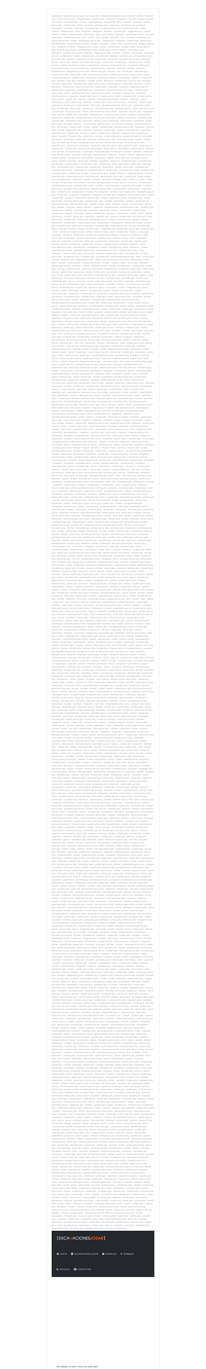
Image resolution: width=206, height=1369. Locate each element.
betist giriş (143, 262)
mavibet (70, 528)
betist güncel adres (131, 589)
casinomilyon (79, 182)
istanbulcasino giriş (133, 222)
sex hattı (103, 531)
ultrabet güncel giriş (76, 284)
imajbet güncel (107, 96)
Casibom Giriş (147, 170)
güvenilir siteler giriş (61, 688)
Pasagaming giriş (77, 694)
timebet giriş (69, 25)
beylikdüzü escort (101, 744)
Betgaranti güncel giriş (90, 361)
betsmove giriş (63, 154)
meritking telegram (116, 722)
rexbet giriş (135, 778)
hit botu (80, 568)
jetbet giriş (87, 154)
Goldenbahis (97, 608)
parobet (55, 65)
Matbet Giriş (71, 114)
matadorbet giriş (129, 161)
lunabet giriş (104, 50)
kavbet (103, 46)
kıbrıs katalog (102, 679)
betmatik (131, 16)
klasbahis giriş (147, 228)
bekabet (75, 398)
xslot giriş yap (106, 673)
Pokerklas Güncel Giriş (113, 747)
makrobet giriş (78, 522)
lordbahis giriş (145, 102)
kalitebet (56, 605)
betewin (64, 34)
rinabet (104, 247)
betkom (60, 99)
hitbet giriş (129, 281)
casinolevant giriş (118, 65)
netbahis (89, 738)
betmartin (75, 602)
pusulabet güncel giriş (129, 59)
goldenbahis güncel (139, 87)
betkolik (127, 774)
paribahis (136, 77)
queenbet (87, 130)
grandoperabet (79, 626)
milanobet (135, 469)
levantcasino (78, 546)
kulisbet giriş (123, 707)
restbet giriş (137, 53)
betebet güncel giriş (115, 253)
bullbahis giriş (126, 56)
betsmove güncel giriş (97, 663)
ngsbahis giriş (78, 77)
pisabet (85, 349)
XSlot (90, 682)
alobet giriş (57, 519)
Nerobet (135, 435)
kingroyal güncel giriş (111, 28)
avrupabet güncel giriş (99, 290)
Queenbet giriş (98, 805)
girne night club (122, 158)
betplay (81, 228)
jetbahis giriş (144, 478)
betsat (99, 80)
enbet (127, 380)
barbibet (55, 34)
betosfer (116, 53)
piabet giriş (139, 657)
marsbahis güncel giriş (62, 170)
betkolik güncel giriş (79, 204)
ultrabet (114, 728)
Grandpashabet (59, 43)
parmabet (114, 37)
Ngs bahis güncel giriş (122, 543)
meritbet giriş (116, 151)
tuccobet (101, 278)
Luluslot (63, 589)
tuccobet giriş (58, 719)
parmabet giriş (58, 59)
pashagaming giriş (128, 478)
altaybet (104, 321)
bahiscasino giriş (59, 293)
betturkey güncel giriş (135, 142)
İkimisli (104, 660)
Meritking (108, 790)
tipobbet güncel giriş (135, 34)
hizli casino (132, 182)
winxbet (60, 130)
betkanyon (115, 161)
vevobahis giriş (132, 821)
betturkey (67, 235)
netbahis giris (81, 596)
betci (84, 37)
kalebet (120, 117)
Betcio (94, 444)
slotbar (91, 37)
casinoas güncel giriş (78, 426)
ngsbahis (69, 198)
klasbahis (61, 46)
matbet (115, 50)
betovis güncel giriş (66, 19)
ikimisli (97, 232)
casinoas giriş (136, 818)
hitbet (125, 247)
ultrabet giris (63, 747)
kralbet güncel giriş (135, 383)
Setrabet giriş (143, 225)
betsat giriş (103, 77)
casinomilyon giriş (135, 50)
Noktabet (87, 102)
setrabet (93, 161)
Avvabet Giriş (91, 192)
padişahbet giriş (126, 398)
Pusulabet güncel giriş (92, 515)
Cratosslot (119, 327)
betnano (77, 124)
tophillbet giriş (106, 127)
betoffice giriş (104, 124)
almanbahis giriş (142, 281)
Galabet (127, 151)
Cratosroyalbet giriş (120, 469)
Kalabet (55, 244)
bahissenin (98, 130)
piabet (112, 232)
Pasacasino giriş (73, 111)
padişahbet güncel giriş (74, 623)
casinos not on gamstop (105, 117)
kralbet (147, 74)
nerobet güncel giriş (104, 327)
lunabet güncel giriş (75, 176)
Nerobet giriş (73, 133)
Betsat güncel (110, 148)
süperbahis (117, 414)
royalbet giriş (148, 423)
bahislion (108, 31)
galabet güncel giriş (61, 525)
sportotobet (112, 272)
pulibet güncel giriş (118, 198)
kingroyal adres (95, 509)
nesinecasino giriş (122, 296)
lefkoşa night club (72, 670)
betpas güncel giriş (95, 284)
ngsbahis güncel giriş (84, 765)
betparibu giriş (141, 636)
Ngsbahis (114, 56)
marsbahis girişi (129, 485)
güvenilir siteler (127, 697)
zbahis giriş (66, 429)
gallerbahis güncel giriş (84, 250)
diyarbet (61, 80)
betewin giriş (85, 96)
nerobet (144, 247)
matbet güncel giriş (85, 259)
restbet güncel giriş (84, 59)
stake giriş (71, 80)
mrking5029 (109, 22)
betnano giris (94, 198)
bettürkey (88, 25)
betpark (68, 213)
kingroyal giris (98, 407)
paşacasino (111, 287)
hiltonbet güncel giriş (110, 386)
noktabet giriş (89, 648)
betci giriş (148, 645)
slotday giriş (108, 503)
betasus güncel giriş (114, 142)
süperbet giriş (108, 40)
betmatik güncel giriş (66, 50)
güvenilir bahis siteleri (80, 608)
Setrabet (77, 447)
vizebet (65, 540)
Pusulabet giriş (87, 256)
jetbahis (93, 639)
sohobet (98, 136)
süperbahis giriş (59, 768)
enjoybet (92, 139)
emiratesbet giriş (119, 645)
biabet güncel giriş (102, 53)
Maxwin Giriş (147, 568)
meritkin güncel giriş (90, 534)
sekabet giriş (57, 90)
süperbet (102, 611)
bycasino (138, 83)
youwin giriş (66, 605)
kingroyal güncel (117, 648)
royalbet (91, 80)
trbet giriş (72, 657)
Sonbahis (61, 324)
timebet (139, 670)
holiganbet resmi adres (94, 497)
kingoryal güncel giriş (61, 349)
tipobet (55, 62)
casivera (56, 83)
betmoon (56, 469)
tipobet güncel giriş (98, 426)
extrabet (70, 725)
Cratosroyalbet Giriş (80, 68)
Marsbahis (108, 80)
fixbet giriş (79, 28)
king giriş (62, 136)
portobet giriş (99, 771)
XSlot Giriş (79, 343)
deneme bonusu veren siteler (120, 90)
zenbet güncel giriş (97, 599)
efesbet (68, 738)
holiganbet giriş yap (61, 330)
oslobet (140, 16)
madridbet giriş (142, 167)
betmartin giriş (124, 318)
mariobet (105, 65)
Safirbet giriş (57, 102)
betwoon (56, 241)
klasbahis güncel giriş (92, 790)
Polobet (127, 525)
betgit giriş (96, 145)
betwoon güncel (88, 293)
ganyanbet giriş (100, 784)
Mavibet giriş (110, 318)
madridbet (69, 756)
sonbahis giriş (92, 386)
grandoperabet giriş (110, 463)
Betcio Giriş (127, 799)
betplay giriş (139, 481)
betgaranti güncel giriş (118, 349)
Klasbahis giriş (63, 225)
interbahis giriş (113, 278)
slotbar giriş (75, 74)
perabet (97, 120)
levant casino (120, 102)
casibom (55, 31)
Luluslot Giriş (113, 765)
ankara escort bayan (106, 719)
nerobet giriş (80, 494)
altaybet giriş (58, 210)
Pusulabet (106, 358)
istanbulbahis (87, 158)
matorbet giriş (91, 756)
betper (125, 417)
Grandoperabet (102, 225)
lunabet (109, 407)
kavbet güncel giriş (60, 68)
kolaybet (70, 59)
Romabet (103, 750)
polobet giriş (106, 716)
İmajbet (70, 509)
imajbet (76, 56)
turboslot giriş (82, 167)
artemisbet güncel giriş (143, 660)
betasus (113, 77)
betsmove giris (92, 228)
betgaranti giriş (67, 259)
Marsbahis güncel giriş (98, 423)
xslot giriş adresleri (127, 367)
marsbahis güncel (123, 108)
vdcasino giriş (135, 111)
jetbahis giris (81, 500)
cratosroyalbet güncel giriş (90, 148)
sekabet (130, 68)
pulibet (80, 25)
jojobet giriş (70, 90)
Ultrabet (126, 330)
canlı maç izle (100, 808)
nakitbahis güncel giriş (130, 333)
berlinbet (136, 423)
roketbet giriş (135, 438)
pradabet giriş (63, 774)
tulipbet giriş (88, 108)
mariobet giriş (120, 31)
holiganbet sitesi (60, 441)
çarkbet (121, 404)
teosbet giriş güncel (99, 219)
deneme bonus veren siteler (123, 534)
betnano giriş (101, 59)
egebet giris (57, 670)
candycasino (108, 62)
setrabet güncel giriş (143, 56)
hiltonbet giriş (79, 247)
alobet (115, 182)
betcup (71, 281)
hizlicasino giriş (70, 312)
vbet (119, 71)
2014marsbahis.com (61, 546)
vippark (110, 158)
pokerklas (137, 22)
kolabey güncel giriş (61, 77)
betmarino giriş (78, 824)
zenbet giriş (88, 136)
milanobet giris (58, 414)
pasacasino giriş (106, 633)
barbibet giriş (107, 485)
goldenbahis (107, 167)
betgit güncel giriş (92, 410)
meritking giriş (133, 188)
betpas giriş (66, 83)
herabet (81, 506)
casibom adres (104, 238)
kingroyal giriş (143, 114)
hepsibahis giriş (67, 287)
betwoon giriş (67, 31)
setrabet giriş (127, 241)
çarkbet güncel (114, 83)
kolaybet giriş (67, 469)
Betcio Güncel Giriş (85, 87)
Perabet (118, 503)
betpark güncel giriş (73, 275)
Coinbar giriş (148, 438)
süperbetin (104, 161)
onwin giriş (118, 176)
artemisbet (56, 53)
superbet (115, 657)
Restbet (143, 821)
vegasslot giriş (129, 731)
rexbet (132, 651)
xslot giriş (99, 253)
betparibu (71, 654)
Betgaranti (122, 195)
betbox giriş (69, 139)
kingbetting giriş (109, 602)
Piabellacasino (58, 71)
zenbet (144, 158)
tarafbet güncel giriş (91, 262)
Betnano (129, 124)
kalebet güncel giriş (111, 512)
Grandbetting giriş (122, 691)
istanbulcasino (124, 219)
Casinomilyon (125, 793)
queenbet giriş (58, 145)
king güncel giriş (70, 318)
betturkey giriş (92, 176)
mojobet (87, 179)
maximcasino (58, 756)
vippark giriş (71, 99)
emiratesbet (115, 352)
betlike (64, 426)
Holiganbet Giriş (59, 380)
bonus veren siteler (95, 821)
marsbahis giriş (145, 117)
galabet (60, 151)
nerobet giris (148, 256)
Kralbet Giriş (88, 586)
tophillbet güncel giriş (87, 50)
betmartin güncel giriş (96, 815)
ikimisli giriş (86, 164)
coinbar (129, 620)
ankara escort (138, 525)
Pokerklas (118, 821)
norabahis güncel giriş (86, 238)
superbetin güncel (144, 154)
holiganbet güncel (96, 170)
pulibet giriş (58, 198)
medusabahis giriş (60, 407)
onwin (54, 161)
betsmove (84, 133)
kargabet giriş (111, 269)
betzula (55, 272)
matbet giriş (114, 25)
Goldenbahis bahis (130, 28)
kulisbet (62, 161)
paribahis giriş (101, 25)
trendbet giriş (115, 389)
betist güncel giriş (110, 120)
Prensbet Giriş (74, 136)
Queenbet (100, 710)
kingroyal (88, 53)
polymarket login (73, 151)
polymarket (79, 633)
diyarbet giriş (91, 540)
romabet (108, 201)
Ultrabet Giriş (137, 380)
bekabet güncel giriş (107, 734)
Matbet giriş (145, 40)
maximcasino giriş (74, 580)
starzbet (120, 284)
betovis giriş (89, 34)
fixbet (119, 22)
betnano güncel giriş (61, 265)
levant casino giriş (60, 74)
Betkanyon (144, 65)
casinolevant (102, 56)
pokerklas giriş (63, 559)
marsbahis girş (71, 355)
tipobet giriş (69, 105)
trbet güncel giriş (99, 519)
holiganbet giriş (83, 19)
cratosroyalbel (89, 124)
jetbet (133, 46)
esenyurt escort (147, 108)
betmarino (134, 247)
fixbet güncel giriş (91, 574)
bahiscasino (76, 330)
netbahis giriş (75, 648)
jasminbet (83, 583)
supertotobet (126, 120)
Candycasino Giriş (72, 685)
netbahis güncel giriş (106, 741)
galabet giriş (106, 176)
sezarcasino (88, 605)
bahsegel (68, 124)
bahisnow (121, 68)
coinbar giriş (125, 744)
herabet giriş (66, 182)
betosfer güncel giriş (62, 447)
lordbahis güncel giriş (72, 53)
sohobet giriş (124, 77)
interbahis (107, 420)
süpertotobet (103, 222)
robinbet (98, 244)
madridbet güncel (83, 463)
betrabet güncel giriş (137, 701)
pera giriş (146, 284)
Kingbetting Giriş (144, 429)
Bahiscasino (102, 620)
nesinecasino (141, 722)
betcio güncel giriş (104, 34)
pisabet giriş (128, 670)
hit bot (60, 275)
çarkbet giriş (103, 454)
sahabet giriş (133, 40)
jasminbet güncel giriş (118, 713)
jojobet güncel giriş (60, 40)
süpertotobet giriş (117, 750)
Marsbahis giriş (59, 173)
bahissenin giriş (141, 620)
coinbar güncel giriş (138, 781)
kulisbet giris (80, 198)
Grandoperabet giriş (104, 108)
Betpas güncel (58, 580)
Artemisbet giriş (94, 778)
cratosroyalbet (119, 188)
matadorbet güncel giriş (78, 43)
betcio (96, 96)
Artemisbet (79, 213)
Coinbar (145, 765)
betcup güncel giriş (137, 195)
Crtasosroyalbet (114, 710)
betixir (118, 96)
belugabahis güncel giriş (89, 40)
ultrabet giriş (70, 148)
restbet (147, 62)
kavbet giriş (136, 235)
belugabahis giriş (73, 120)
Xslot (95, 164)
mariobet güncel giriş (102, 102)
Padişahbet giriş (124, 481)
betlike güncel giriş (97, 83)
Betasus (121, 173)
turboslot (143, 374)
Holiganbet (127, 83)
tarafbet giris (90, 562)
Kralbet (141, 19)
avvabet (86, 762)
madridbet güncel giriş (62, 250)
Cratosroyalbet (58, 667)
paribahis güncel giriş (112, 525)
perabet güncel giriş (139, 426)
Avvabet (142, 654)
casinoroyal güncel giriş (70, 358)
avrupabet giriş (129, 96)
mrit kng (75, 559)
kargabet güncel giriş (89, 324)
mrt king (83, 22)
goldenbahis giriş (98, 71)
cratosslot (122, 432)
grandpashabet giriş (81, 93)
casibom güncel (72, 164)
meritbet (61, 207)
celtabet (81, 759)
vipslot (125, 592)
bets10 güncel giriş (89, 367)
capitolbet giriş (80, 210)
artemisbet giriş (68, 410)
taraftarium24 (82, 105)
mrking (85, 111)
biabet (95, 46)
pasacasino (57, 105)
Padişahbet (57, 435)
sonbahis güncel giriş (135, 725)
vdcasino (132, 19)
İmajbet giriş (91, 633)
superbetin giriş (95, 22)
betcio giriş (83, 161)
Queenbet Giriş (130, 759)
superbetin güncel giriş (73, 16)
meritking (130, 37)
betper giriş (85, 355)
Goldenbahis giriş (72, 296)
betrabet (69, 423)
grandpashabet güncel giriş (101, 475)
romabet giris (72, 145)
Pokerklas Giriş (135, 321)
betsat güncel (114, 417)
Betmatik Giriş (90, 556)
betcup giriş (62, 127)
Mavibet (111, 71)
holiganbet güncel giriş (131, 185)
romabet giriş (136, 74)
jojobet (123, 50)
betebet (75, 62)
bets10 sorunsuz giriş (93, 481)
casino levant (94, 352)
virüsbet (125, 46)
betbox (127, 583)
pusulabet (140, 25)
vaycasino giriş (67, 370)
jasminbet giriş (132, 811)
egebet (93, 457)
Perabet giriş (63, 592)
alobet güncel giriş (103, 281)
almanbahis (103, 333)
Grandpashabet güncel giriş (113, 16)
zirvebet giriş (138, 265)
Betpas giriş (82, 219)
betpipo (143, 741)
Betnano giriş (94, 340)
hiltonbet (127, 22)
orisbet (99, 491)
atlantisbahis (124, 148)
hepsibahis (90, 216)
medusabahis (93, 65)
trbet (121, 192)
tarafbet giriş (66, 56)
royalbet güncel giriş (73, 481)
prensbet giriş (109, 195)
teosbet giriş (65, 642)
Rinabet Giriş (69, 87)
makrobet (76, 309)
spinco (144, 99)
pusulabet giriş (130, 43)
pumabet (146, 469)
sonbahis (98, 312)
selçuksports (68, 744)
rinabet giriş (80, 509)
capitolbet (122, 111)
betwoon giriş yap (60, 204)
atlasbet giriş (139, 515)
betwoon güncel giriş (97, 389)
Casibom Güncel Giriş (137, 457)
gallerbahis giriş (131, 790)
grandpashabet (64, 179)
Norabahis (68, 821)
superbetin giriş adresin (97, 701)
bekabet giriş (128, 667)
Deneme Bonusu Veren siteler (65, 818)
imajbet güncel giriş (91, 309)
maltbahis (137, 151)
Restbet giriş (57, 611)
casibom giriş (116, 43)
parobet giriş (69, 117)
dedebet (55, 315)
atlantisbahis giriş (120, 460)
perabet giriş (58, 111)
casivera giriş (118, 124)
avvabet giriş (81, 287)
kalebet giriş (106, 302)
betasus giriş (73, 324)
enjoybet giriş (91, 201)
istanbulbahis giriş (72, 37)
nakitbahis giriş (64, 192)
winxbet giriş (74, 158)
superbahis (90, 620)
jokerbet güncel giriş (89, 346)
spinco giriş (57, 93)
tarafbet (112, 173)
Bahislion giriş (73, 543)
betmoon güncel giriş (135, 633)
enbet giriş (134, 99)
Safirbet (55, 410)
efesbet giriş (122, 232)
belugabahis (57, 506)
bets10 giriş (65, 62)
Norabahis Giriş (103, 500)
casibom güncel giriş (119, 74)
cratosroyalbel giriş (113, 136)
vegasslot (110, 68)
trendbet (99, 185)
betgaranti (121, 40)
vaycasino (80, 281)
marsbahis (68, 28)
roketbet (140, 719)
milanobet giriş (88, 56)
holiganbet (111, 19)
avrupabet (90, 679)
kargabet (147, 80)
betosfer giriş (105, 364)
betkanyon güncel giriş (92, 269)
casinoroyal (88, 253)
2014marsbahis (96, 306)
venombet (112, 488)
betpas (73, 40)
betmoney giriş (143, 667)
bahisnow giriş (92, 16)
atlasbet (99, 142)
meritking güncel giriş (84, 438)
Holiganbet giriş (102, 151)
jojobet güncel (127, 25)
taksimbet (56, 478)
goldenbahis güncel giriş (93, 315)
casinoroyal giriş (112, 185)
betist (91, 185)
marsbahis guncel (115, 771)
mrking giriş (101, 488)
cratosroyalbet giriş (119, 454)
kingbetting (90, 454)
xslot (98, 37)
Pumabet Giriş (113, 574)
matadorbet (100, 158)
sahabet (94, 43)
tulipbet (63, 158)
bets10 (63, 284)
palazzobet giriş (67, 364)
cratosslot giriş (110, 312)
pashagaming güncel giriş (122, 256)
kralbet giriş (131, 117)
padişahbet (57, 28)
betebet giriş (100, 90)
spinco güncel (147, 519)
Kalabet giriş (121, 62)
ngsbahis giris (58, 120)
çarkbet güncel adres (101, 93)
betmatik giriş (98, 19)
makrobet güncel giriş (125, 407)
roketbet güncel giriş (128, 250)
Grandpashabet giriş (73, 401)
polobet (105, 37)
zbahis (116, 716)
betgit (140, 176)
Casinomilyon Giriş (65, 167)
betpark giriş (147, 293)
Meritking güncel (59, 96)
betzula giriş (127, 574)
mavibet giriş (130, 176)
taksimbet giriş (141, 71)
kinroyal (93, 688)
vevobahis (137, 296)
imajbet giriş (95, 167)
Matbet (118, 167)
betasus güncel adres (98, 74)
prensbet (91, 99)
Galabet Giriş (138, 389)
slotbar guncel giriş (130, 299)
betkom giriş (101, 87)
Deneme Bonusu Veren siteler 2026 (85, 552)
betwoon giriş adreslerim (82, 374)
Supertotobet (101, 241)
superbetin (113, 87)
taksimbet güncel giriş (101, 188)
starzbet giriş (114, 46)
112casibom (130, 466)
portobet (61, 346)
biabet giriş (57, 16)
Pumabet (71, 46)
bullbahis (117, 179)
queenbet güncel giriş (112, 145)
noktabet (95, 380)
